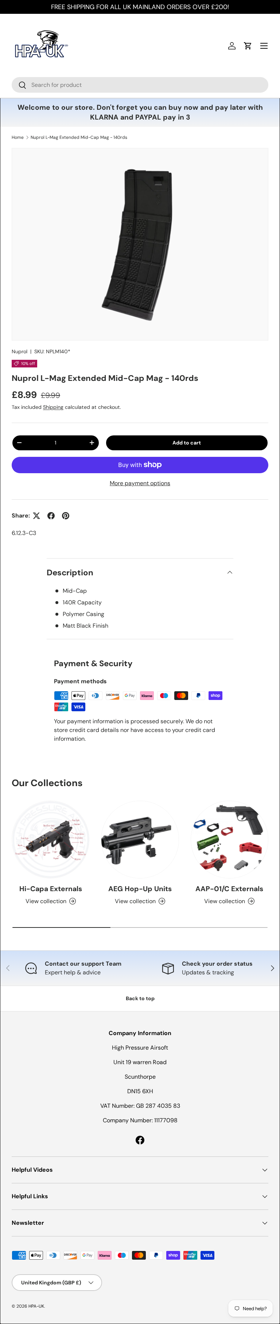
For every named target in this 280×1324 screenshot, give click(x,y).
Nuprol (19, 351)
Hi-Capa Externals (50, 888)
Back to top (140, 998)
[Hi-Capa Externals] (50, 839)
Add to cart (186, 442)
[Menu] (264, 46)
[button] (248, 46)
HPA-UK (36, 1306)
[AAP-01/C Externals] (229, 839)
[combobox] (140, 85)
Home (18, 137)
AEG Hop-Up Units (140, 888)
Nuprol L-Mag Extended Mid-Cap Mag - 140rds (79, 137)
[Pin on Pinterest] (65, 515)
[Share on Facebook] (51, 515)
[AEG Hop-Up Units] (139, 839)
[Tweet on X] (36, 515)
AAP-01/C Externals (229, 888)
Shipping (53, 407)
